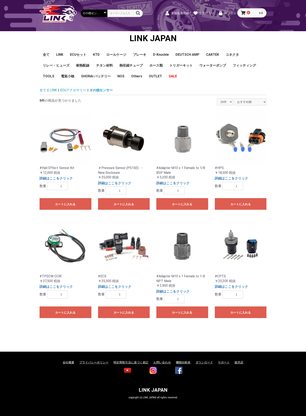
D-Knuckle (161, 55)
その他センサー (101, 90)
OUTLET (155, 76)
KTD (96, 55)
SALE (173, 76)
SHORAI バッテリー (96, 76)
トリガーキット (181, 65)
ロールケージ (116, 55)
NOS (120, 76)
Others (136, 76)
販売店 (239, 362)
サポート (224, 362)
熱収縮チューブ (131, 65)
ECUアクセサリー (73, 90)
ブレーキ (139, 55)
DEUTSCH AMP (187, 55)
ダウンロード (204, 362)
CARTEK (212, 55)
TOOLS (48, 76)
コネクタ (232, 55)
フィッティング (244, 65)
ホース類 (156, 65)
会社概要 (68, 362)
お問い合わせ (162, 362)
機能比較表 (183, 362)
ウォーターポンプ (212, 65)
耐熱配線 (83, 65)
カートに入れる (65, 204)
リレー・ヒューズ (56, 65)
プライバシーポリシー (93, 362)
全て (46, 55)
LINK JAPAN (153, 38)
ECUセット (78, 55)
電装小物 (67, 76)
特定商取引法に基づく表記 (130, 362)
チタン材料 (104, 65)
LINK (59, 55)
